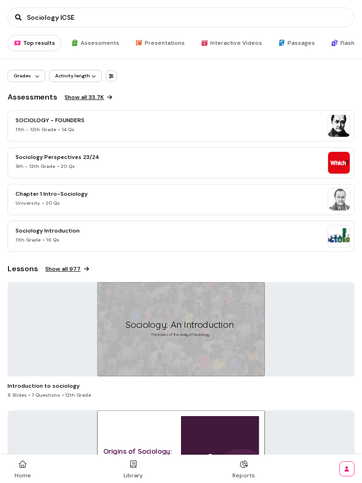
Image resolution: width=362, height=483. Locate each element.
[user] (346, 468)
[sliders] (111, 76)
